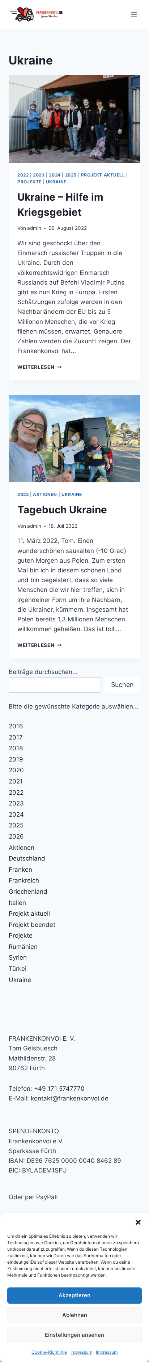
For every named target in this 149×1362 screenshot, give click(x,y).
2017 (16, 737)
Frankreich (24, 880)
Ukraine (56, 181)
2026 (16, 836)
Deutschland (27, 858)
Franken (20, 869)
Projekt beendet (32, 924)
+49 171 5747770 (59, 1088)
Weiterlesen (39, 367)
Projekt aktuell (103, 175)
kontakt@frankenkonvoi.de (69, 1098)
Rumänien (23, 946)
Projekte (29, 181)
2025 (71, 175)
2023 (38, 175)
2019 (16, 759)
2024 (54, 175)
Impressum (81, 1352)
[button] (138, 1222)
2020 (16, 770)
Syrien (18, 957)
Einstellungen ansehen (74, 1334)
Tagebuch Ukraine (62, 510)
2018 (16, 748)
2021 (16, 781)
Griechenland (28, 891)
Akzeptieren (74, 1295)
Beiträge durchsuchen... (43, 671)
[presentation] (74, 119)
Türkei (17, 968)
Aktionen (45, 494)
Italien (17, 902)
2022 (23, 175)
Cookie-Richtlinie (49, 1352)
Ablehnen (74, 1315)
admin (34, 228)
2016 (16, 726)
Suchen (122, 684)
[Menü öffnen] (133, 14)
